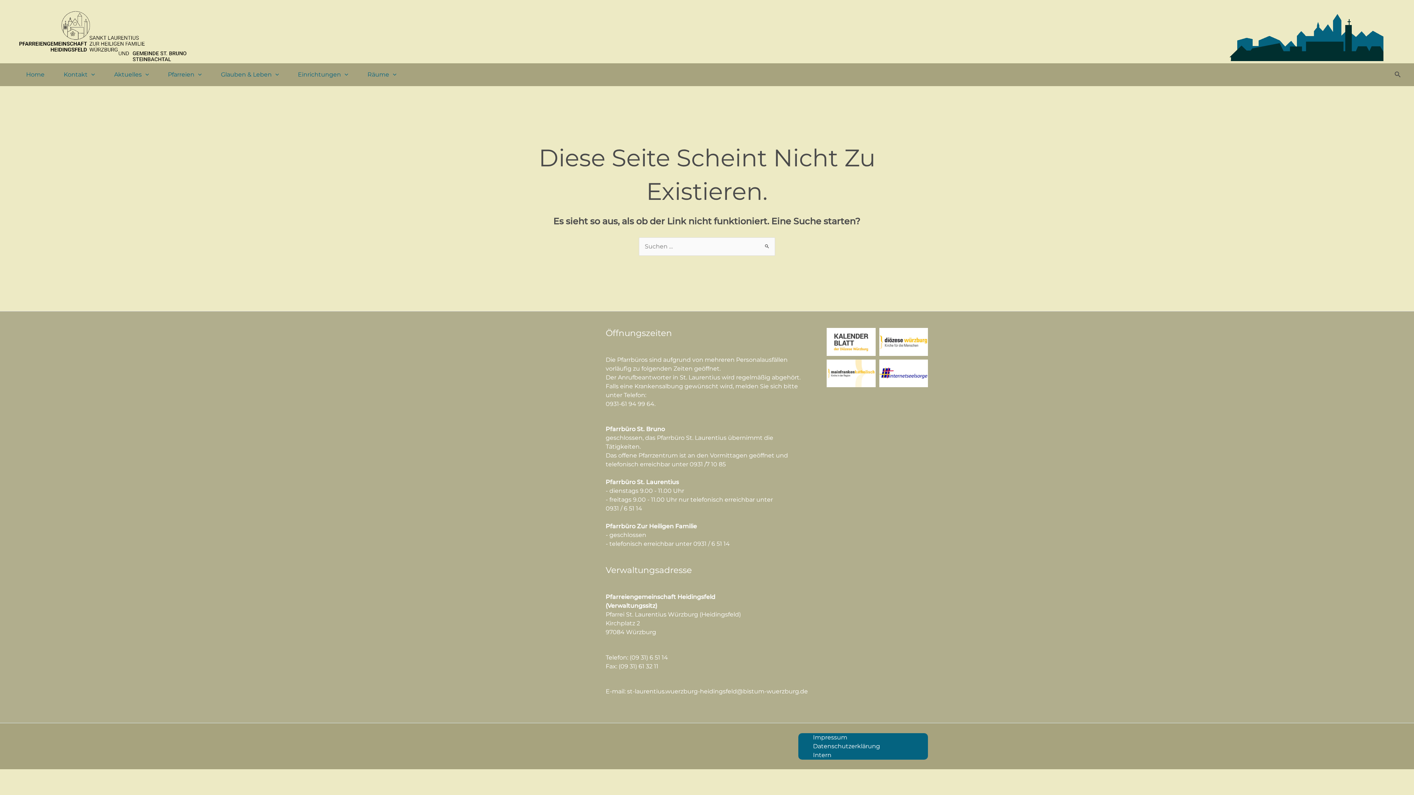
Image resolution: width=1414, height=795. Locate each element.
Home (35, 74)
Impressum (830, 737)
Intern (822, 755)
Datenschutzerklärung (846, 746)
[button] (91, 74)
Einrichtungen (319, 74)
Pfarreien (181, 74)
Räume (378, 74)
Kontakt (76, 74)
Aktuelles (128, 74)
